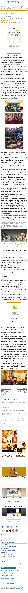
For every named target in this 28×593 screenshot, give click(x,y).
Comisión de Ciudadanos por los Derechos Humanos (10, 585)
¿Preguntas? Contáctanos (8, 554)
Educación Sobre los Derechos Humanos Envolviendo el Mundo (13, 420)
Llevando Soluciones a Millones (7, 422)
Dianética (10, 570)
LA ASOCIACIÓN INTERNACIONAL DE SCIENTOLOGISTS (10, 576)
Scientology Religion (4, 572)
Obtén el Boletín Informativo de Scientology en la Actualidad (15, 565)
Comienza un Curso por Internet (7, 573)
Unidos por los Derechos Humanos (7, 581)
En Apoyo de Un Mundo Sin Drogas (7, 580)
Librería (2, 540)
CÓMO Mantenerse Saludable (8, 550)
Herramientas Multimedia (6, 405)
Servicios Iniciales (5, 538)
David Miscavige (12, 572)
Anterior (3, 388)
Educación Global (5, 404)
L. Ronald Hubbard (4, 570)
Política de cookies (16, 588)
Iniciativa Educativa (5, 407)
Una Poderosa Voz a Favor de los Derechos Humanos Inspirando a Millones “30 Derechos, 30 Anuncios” (6, 392)
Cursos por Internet (5, 536)
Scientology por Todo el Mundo (8, 546)
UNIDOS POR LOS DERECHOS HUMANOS (14, 399)
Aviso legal (2, 589)
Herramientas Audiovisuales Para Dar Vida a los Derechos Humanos (13, 416)
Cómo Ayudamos (4, 548)
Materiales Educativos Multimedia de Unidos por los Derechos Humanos (13, 411)
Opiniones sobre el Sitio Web (9, 556)
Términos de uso (23, 588)
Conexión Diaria (4, 544)
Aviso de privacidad (8, 588)
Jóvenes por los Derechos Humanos (7, 583)
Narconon (12, 578)
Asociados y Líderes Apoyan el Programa (9, 423)
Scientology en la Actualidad (7, 542)
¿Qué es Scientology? (6, 534)
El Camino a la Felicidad (5, 578)
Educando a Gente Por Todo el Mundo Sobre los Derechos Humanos (14, 409)
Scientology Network (16, 570)
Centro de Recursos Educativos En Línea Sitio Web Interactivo (22, 391)
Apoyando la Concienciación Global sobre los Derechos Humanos (13, 402)
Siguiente (25, 388)
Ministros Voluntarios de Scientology (7, 575)
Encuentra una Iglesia (7, 558)
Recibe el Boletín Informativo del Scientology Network (14, 563)
